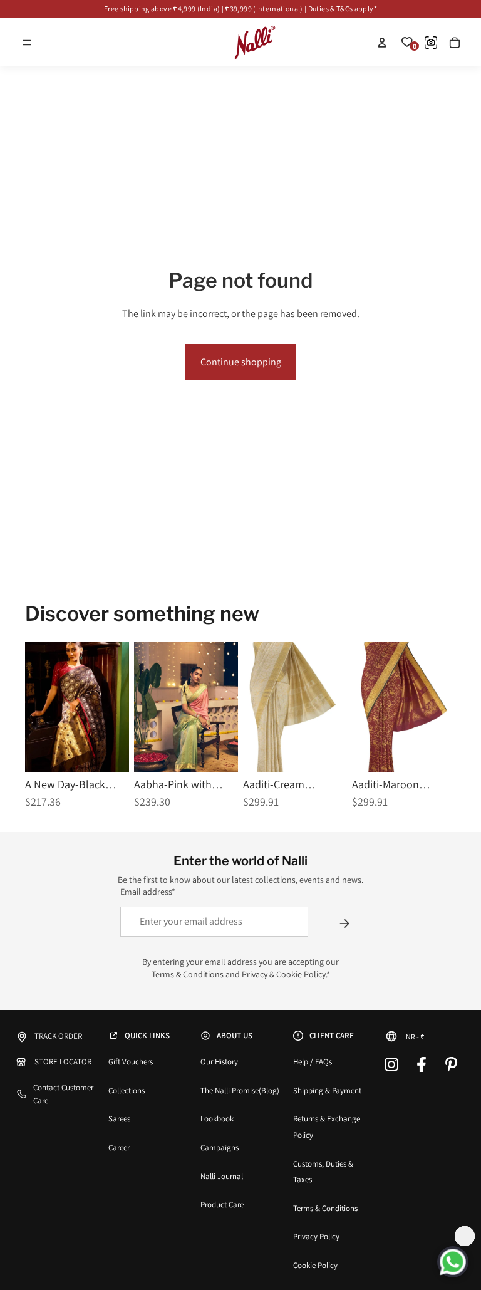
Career (119, 1147)
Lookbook (217, 1118)
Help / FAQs (312, 1061)
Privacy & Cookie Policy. (284, 974)
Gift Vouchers (130, 1061)
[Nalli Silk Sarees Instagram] (391, 1064)
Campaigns (219, 1147)
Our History (219, 1061)
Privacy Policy (316, 1236)
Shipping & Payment (327, 1090)
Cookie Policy (315, 1265)
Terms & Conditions (188, 974)
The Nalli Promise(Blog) (239, 1090)
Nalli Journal (221, 1176)
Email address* (147, 891)
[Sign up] (344, 923)
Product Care (222, 1204)
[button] (27, 42)
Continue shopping (240, 361)
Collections (126, 1090)
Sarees (119, 1118)
